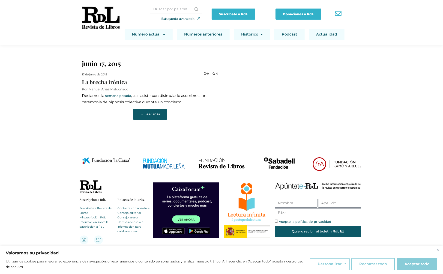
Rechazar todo (373, 264)
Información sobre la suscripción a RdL (94, 224)
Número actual (146, 34)
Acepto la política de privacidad (305, 222)
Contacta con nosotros (133, 208)
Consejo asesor (127, 217)
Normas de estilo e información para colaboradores (130, 226)
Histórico (249, 34)
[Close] (438, 250)
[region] (221, 260)
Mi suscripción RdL (93, 217)
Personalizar (330, 264)
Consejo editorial (129, 212)
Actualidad (326, 34)
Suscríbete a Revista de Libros (95, 210)
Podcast (289, 34)
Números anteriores (203, 34)
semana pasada (118, 96)
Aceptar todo (416, 264)
